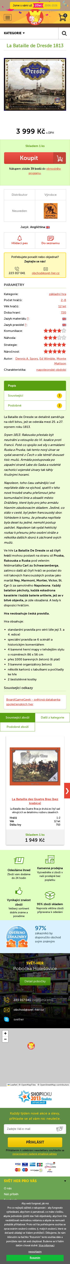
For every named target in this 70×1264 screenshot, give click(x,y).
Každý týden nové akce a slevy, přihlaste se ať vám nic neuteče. (35, 1116)
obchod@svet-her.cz (46, 273)
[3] (55, 338)
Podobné (34, 405)
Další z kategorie (52, 717)
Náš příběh (11, 1194)
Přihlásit (35, 1142)
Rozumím (35, 1257)
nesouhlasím (35, 1251)
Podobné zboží (18, 727)
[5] (55, 345)
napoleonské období (51, 370)
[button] (31, 1046)
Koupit (29, 158)
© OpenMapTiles (27, 1085)
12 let (62, 306)
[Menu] (7, 17)
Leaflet (13, 1085)
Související (34, 395)
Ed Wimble (47, 358)
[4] (55, 331)
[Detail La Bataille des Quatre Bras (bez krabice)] (35, 766)
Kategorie (12, 33)
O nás (8, 1188)
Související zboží (17, 717)
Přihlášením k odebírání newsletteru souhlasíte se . (35, 1152)
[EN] (64, 318)
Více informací (46, 1245)
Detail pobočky (35, 981)
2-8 (63, 300)
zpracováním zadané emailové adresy (34, 1153)
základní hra (57, 294)
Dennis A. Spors (26, 358)
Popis (12, 385)
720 (63, 312)
